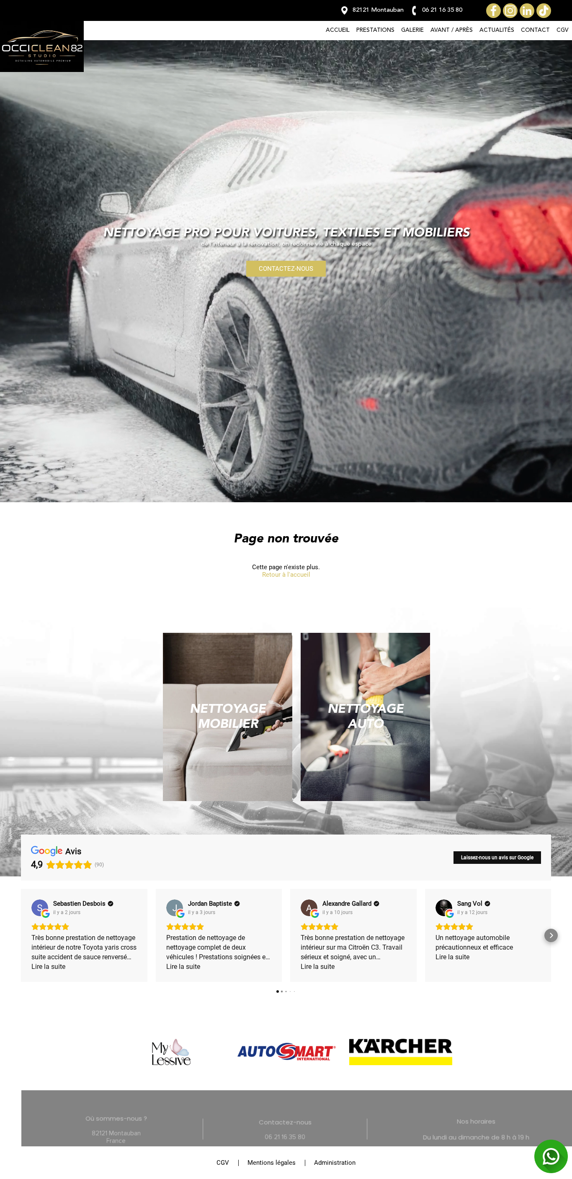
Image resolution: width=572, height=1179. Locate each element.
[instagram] (510, 10)
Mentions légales (271, 1162)
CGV (563, 30)
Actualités (496, 30)
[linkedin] (527, 10)
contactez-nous (286, 268)
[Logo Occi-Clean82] (42, 70)
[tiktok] (543, 10)
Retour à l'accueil (286, 574)
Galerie (412, 30)
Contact (535, 30)
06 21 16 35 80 (263, 1126)
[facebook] (493, 10)
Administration (335, 1162)
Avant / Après (451, 30)
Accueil (338, 30)
